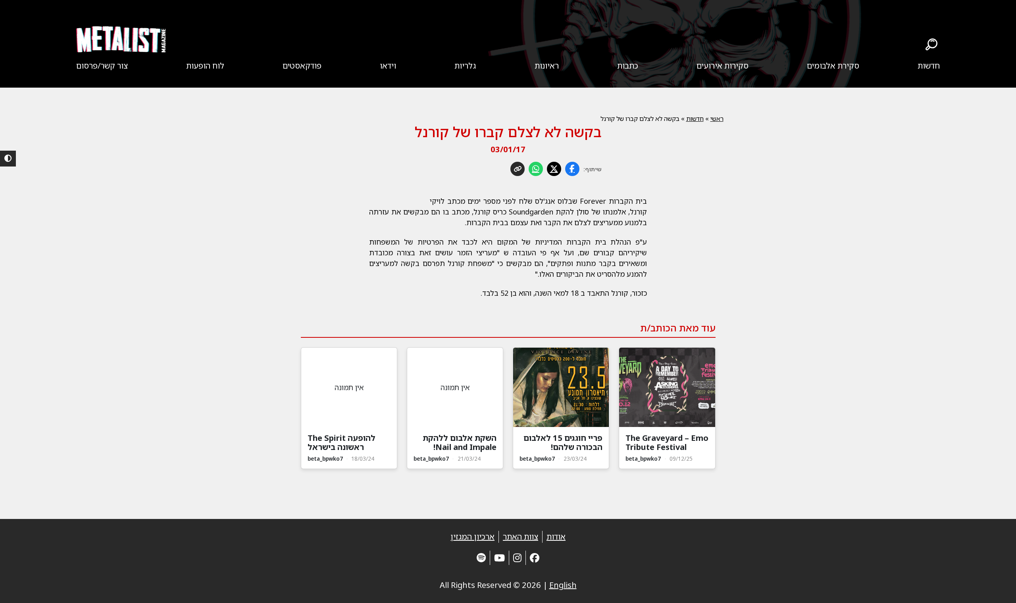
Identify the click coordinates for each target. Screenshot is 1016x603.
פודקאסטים (302, 65)
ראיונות (547, 65)
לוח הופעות (205, 65)
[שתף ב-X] (554, 169)
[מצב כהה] (8, 159)
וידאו (388, 65)
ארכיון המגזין (472, 536)
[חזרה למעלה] (996, 587)
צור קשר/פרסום (102, 65)
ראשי (717, 118)
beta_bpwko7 (643, 458)
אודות (556, 536)
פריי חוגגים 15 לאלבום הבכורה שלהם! (562, 442)
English (563, 585)
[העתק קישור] (517, 169)
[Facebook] (534, 557)
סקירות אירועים (723, 65)
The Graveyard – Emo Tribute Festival (666, 442)
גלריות (465, 65)
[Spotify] (481, 557)
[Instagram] (517, 557)
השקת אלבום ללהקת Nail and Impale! (459, 442)
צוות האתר (520, 536)
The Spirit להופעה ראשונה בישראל (341, 442)
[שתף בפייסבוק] (572, 169)
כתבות (627, 65)
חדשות (929, 65)
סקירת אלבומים (833, 65)
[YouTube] (499, 557)
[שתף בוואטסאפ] (536, 169)
